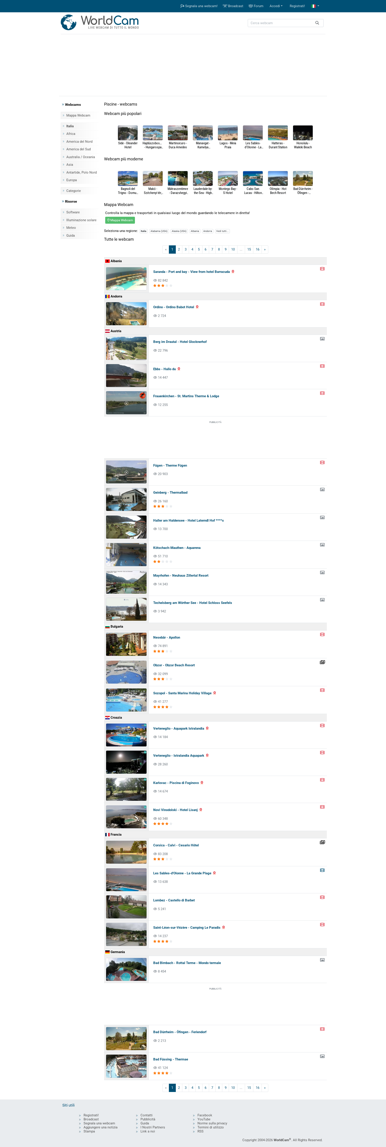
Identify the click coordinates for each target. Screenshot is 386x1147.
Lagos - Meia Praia (228, 145)
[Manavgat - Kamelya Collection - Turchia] (203, 133)
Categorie (73, 191)
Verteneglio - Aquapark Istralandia (178, 728)
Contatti (147, 1115)
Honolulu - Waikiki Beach (303, 145)
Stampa (89, 1131)
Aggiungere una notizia (100, 1127)
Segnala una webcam (99, 1123)
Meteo (71, 228)
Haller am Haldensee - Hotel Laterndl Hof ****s (188, 520)
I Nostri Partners (153, 1127)
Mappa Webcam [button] (121, 220)
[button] (315, 6)
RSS (200, 1131)
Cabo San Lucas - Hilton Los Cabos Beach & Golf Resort (253, 191)
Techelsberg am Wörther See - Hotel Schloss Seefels (192, 603)
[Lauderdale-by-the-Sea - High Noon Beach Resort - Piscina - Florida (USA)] (203, 179)
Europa (71, 180)
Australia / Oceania (80, 157)
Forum (258, 6)
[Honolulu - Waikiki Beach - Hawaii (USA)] (303, 133)
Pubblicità (148, 1119)
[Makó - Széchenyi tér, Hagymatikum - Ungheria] (153, 179)
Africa (70, 134)
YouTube (203, 1119)
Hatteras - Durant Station (278, 145)
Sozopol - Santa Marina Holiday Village (182, 693)
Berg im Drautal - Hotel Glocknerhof (180, 342)
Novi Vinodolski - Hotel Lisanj (175, 810)
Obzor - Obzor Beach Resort (174, 665)
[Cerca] (317, 23)
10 (233, 249)
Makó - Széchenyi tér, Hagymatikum (153, 191)
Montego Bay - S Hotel (228, 191)
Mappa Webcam (78, 115)
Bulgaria (116, 626)
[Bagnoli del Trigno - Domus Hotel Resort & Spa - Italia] (127, 179)
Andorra (207, 231)
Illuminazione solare (81, 220)
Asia (69, 165)
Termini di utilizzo (210, 1127)
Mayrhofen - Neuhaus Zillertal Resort (180, 576)
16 (257, 249)
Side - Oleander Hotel (128, 145)
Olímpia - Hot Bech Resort (278, 191)
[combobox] (286, 23)
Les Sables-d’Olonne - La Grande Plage (253, 145)
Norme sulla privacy (212, 1123)
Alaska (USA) (179, 231)
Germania (117, 952)
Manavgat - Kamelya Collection (203, 145)
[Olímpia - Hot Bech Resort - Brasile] (278, 179)
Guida (70, 236)
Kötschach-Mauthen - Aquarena (177, 548)
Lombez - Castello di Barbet (174, 900)
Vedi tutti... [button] (222, 231)
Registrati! (297, 6)
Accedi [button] (275, 6)
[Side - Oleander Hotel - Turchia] (127, 133)
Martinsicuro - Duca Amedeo (178, 145)
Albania (195, 231)
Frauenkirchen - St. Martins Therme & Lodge (186, 396)
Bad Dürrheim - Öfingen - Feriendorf (303, 191)
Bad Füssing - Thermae (170, 1059)
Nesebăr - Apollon (166, 637)
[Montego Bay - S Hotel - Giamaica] (228, 179)
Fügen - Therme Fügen (170, 465)
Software (73, 212)
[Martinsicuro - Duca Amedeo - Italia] (178, 133)
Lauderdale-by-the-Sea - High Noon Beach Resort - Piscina (203, 191)
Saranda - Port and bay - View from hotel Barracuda (191, 272)
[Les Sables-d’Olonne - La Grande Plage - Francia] (253, 133)
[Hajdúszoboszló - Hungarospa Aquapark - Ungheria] (153, 133)
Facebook (204, 1115)
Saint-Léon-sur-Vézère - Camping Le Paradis (186, 928)
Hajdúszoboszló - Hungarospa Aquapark (153, 145)
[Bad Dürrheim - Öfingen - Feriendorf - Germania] (303, 179)
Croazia (116, 718)
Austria (115, 331)
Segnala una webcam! (201, 6)
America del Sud (78, 149)
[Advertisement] (193, 64)
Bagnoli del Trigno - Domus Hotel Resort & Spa (128, 191)
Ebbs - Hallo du (164, 369)
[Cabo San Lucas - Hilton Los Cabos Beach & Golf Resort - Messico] (253, 179)
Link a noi (148, 1131)
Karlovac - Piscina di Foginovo (176, 783)
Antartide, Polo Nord (81, 172)
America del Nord (79, 142)
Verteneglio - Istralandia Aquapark (178, 756)
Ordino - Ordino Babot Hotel (173, 307)
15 (249, 249)
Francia (116, 835)
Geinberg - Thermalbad (170, 493)
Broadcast (235, 6)
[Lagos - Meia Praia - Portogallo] (228, 133)
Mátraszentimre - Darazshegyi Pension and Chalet (178, 191)
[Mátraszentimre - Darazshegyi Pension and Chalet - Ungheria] (178, 179)
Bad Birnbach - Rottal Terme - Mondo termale (187, 963)
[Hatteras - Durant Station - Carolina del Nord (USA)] (278, 133)
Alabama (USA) (159, 231)
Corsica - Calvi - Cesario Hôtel (176, 845)
